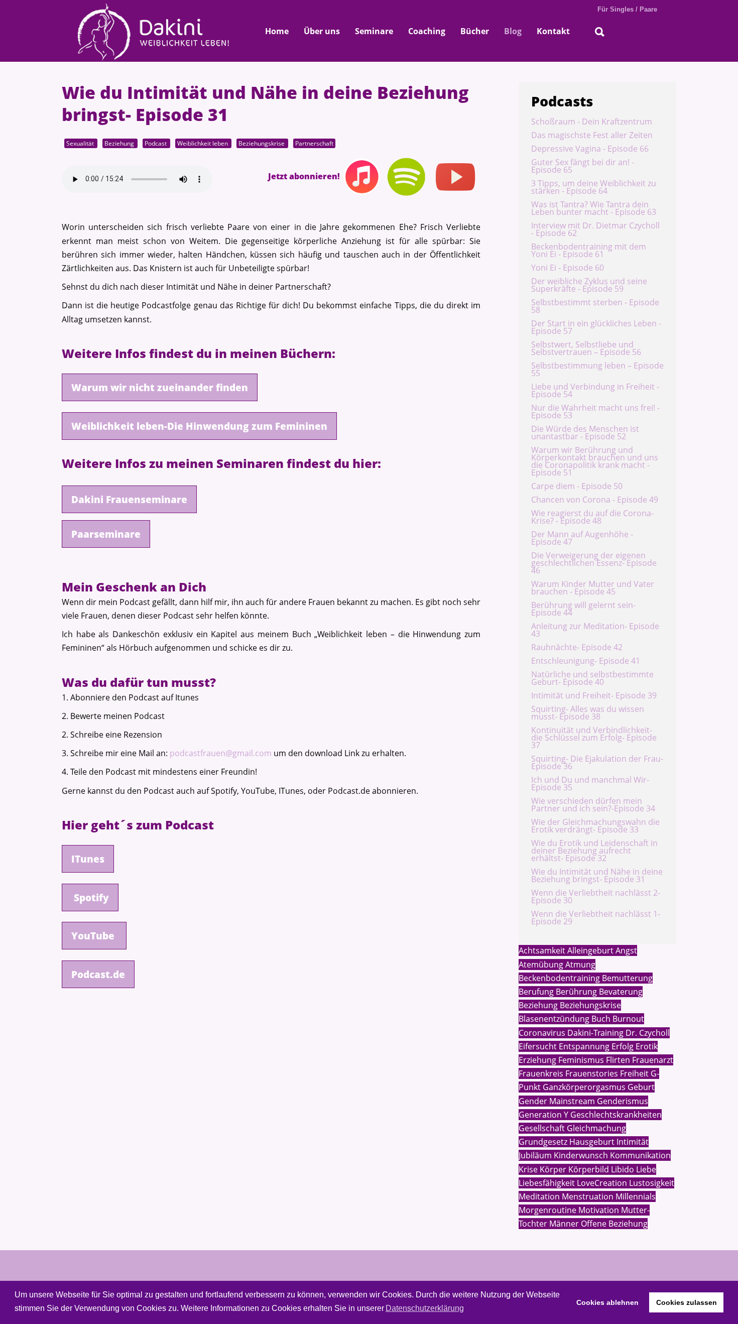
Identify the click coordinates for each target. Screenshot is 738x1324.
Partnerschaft (314, 143)
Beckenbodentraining (559, 978)
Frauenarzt (651, 1059)
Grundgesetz (543, 1141)
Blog (513, 31)
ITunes (87, 859)
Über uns (322, 31)
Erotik (646, 1046)
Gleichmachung (595, 1128)
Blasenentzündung (554, 1018)
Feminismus (580, 1059)
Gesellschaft (542, 1128)
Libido (621, 1169)
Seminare (374, 31)
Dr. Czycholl (647, 1032)
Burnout (627, 1018)
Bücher (474, 31)
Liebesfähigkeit (547, 1182)
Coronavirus (542, 1032)
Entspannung (583, 1046)
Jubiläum (535, 1155)
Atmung (579, 964)
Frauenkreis (541, 1073)
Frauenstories (590, 1073)
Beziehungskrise (262, 143)
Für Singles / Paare (627, 9)
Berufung (536, 991)
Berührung (575, 991)
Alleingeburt (589, 950)
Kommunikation (639, 1155)
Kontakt (553, 31)
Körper (552, 1169)
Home (277, 31)
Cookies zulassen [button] (686, 1302)
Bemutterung (626, 978)
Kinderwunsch (580, 1155)
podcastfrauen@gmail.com (221, 753)
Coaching (426, 31)
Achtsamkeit (542, 950)
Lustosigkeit (650, 1182)
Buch (599, 1018)
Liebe (645, 1169)
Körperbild (587, 1169)
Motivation (597, 1210)
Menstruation (586, 1196)
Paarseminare (106, 534)
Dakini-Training (594, 1032)
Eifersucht (538, 1046)
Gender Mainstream (557, 1101)
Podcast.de (98, 974)
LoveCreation (601, 1182)
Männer (563, 1223)
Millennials (634, 1196)
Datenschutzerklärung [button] (425, 1308)
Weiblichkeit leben (203, 143)
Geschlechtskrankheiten (615, 1114)
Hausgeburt (590, 1141)
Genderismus (621, 1101)
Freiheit (633, 1073)
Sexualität (80, 143)
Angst (625, 950)
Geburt (640, 1087)
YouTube (94, 935)
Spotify (90, 897)
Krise (528, 1169)
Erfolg (621, 1046)
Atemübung (541, 964)
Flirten (617, 1059)
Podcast (156, 143)
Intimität (631, 1141)
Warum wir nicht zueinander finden (159, 387)
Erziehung (537, 1059)
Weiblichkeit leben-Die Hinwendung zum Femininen (199, 426)
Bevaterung (620, 991)
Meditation (539, 1196)
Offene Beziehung (613, 1223)
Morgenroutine (547, 1210)
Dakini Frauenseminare (129, 499)
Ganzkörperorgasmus (583, 1087)
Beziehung (120, 143)
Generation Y (543, 1114)
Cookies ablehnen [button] (607, 1302)
